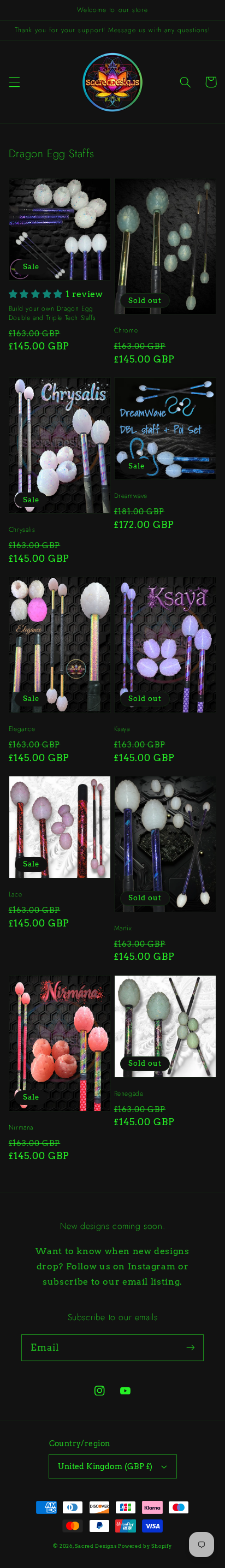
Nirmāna (21, 1127)
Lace (15, 894)
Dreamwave (130, 496)
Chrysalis (22, 529)
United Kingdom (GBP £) (105, 1466)
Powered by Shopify (144, 1546)
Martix (123, 928)
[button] (14, 81)
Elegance (22, 729)
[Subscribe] (190, 1347)
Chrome (126, 330)
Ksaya (122, 729)
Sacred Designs (95, 1546)
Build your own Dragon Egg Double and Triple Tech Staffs (52, 313)
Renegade (129, 1093)
